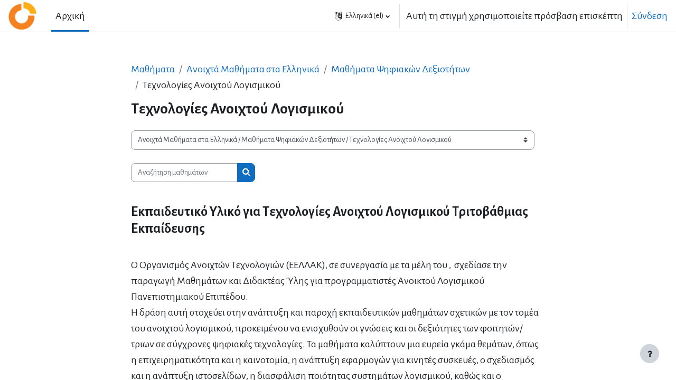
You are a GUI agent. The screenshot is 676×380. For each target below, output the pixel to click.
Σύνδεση (650, 16)
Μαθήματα (153, 69)
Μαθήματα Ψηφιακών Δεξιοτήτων (400, 69)
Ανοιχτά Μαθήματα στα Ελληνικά (253, 69)
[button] (362, 16)
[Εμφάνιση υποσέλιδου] (649, 353)
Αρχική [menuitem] (70, 16)
